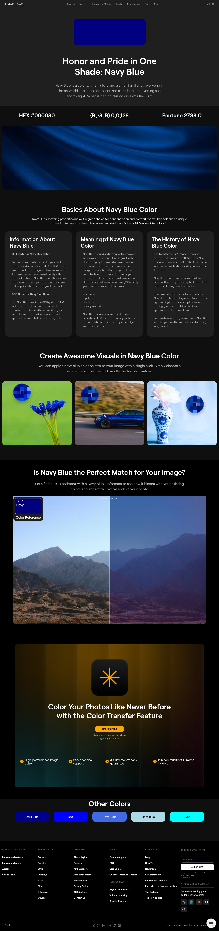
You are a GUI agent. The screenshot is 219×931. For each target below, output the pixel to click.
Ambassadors (81, 868)
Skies (40, 886)
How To (149, 863)
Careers (78, 863)
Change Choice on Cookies (123, 874)
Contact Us (79, 897)
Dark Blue (32, 816)
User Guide (115, 868)
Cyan (187, 816)
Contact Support (118, 857)
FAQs (112, 863)
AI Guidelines (80, 892)
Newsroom (150, 868)
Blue (71, 816)
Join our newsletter (193, 850)
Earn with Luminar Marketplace (161, 886)
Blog (147, 857)
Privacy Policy (81, 886)
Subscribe (197, 867)
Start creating (110, 729)
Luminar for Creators (156, 880)
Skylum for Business (120, 889)
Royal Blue (110, 816)
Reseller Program (118, 901)
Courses (42, 897)
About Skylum (81, 857)
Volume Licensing (119, 895)
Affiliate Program (82, 874)
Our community (153, 874)
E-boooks (43, 892)
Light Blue (148, 816)
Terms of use (80, 880)
